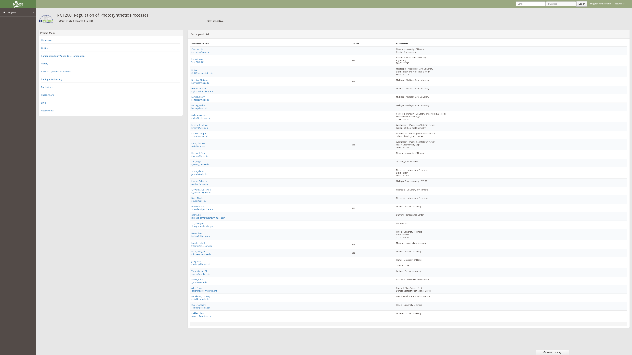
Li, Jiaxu (194, 70)
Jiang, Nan (196, 261)
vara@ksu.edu (198, 61)
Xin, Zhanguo (197, 223)
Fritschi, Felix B (198, 243)
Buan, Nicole (197, 198)
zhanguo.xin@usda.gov (202, 226)
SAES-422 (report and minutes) (56, 71)
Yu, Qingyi (196, 161)
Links (43, 102)
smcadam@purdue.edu (202, 209)
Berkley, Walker (198, 105)
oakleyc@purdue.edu (201, 316)
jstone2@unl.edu (199, 174)
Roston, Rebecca (199, 181)
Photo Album (47, 94)
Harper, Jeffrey (198, 153)
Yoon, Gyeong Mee (200, 271)
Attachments (47, 110)
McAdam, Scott (198, 206)
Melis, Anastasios (199, 115)
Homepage (46, 40)
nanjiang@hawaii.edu (201, 264)
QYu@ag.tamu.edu (200, 164)
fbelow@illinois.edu (200, 236)
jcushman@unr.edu (200, 52)
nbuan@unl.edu (198, 201)
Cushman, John (198, 49)
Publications (47, 87)
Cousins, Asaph (198, 133)
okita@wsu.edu (198, 146)
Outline (44, 48)
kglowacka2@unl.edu (201, 192)
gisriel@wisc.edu (199, 282)
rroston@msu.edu (199, 184)
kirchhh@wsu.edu (199, 128)
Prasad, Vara (197, 59)
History (44, 63)
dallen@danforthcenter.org (204, 290)
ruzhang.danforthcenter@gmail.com (208, 217)
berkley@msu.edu (199, 108)
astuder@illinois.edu (201, 307)
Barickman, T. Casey (200, 296)
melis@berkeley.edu (200, 118)
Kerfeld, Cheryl (198, 96)
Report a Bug (553, 352)
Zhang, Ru (196, 214)
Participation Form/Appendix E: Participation (63, 55)
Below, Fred (196, 233)
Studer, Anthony (198, 305)
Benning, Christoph (200, 80)
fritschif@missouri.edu (201, 246)
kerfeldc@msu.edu (200, 99)
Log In (582, 4)
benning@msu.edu (200, 83)
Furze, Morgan (198, 251)
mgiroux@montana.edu (202, 91)
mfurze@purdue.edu (201, 254)
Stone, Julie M (197, 171)
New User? (620, 3)
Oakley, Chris (197, 313)
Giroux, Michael (198, 88)
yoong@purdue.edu (200, 274)
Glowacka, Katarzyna (201, 189)
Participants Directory (52, 79)
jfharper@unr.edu (199, 156)
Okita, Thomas (198, 143)
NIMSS (18, 4)
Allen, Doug (196, 288)
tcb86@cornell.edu (200, 299)
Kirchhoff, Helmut (199, 125)
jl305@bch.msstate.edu (202, 73)
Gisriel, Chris (197, 279)
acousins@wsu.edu (200, 136)
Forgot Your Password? (601, 3)
